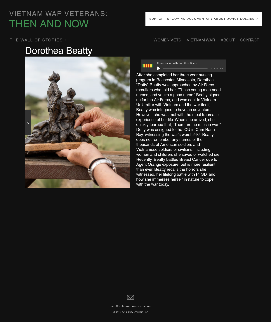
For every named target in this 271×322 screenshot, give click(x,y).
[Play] (158, 68)
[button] (77, 122)
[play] (120, 59)
